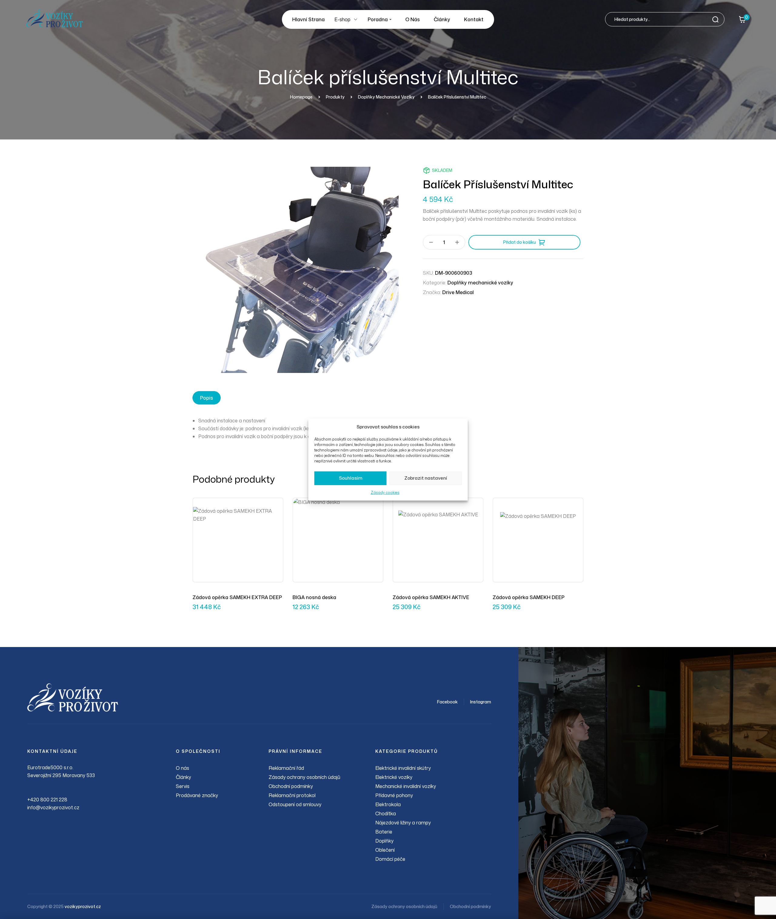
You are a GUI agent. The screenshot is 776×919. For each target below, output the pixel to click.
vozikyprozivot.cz (83, 906)
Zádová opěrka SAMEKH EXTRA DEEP (237, 597)
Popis (206, 397)
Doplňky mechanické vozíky (480, 282)
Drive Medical (458, 292)
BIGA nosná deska (314, 597)
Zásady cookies (385, 492)
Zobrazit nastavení (425, 478)
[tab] (206, 397)
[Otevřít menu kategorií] (355, 19)
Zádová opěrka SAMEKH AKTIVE (431, 597)
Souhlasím (350, 478)
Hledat (717, 19)
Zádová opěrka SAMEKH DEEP (528, 597)
